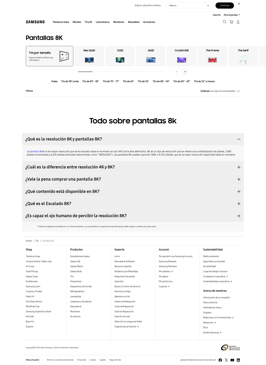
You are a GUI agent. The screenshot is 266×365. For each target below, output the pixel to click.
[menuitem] (61, 22)
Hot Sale (30, 316)
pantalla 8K (36, 151)
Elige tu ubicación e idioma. (148, 5)
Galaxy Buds (76, 271)
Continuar (225, 5)
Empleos (207, 312)
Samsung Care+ (33, 286)
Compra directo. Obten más (39, 261)
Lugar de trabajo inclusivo (215, 271)
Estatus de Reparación (125, 301)
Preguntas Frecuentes (125, 276)
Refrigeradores (77, 291)
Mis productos (165, 281)
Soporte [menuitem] (216, 15)
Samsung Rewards (167, 261)
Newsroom (208, 322)
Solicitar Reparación (124, 311)
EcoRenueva (32, 281)
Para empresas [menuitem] (231, 15)
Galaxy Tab (75, 261)
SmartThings (32, 271)
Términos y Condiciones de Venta (60, 360)
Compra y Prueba (34, 291)
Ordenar (218, 91)
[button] (133, 139)
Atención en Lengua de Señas (128, 321)
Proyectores (75, 281)
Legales (103, 360)
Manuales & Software (125, 261)
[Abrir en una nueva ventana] (220, 360)
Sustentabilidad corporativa (216, 281)
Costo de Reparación (124, 306)
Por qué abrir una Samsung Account (175, 256)
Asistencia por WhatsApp (126, 271)
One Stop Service (34, 301)
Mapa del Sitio (115, 360)
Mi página (163, 276)
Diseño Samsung (211, 332)
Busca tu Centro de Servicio (127, 286)
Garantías (119, 281)
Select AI (30, 296)
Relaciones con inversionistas (217, 317)
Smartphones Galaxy (80, 256)
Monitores (75, 311)
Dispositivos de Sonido (81, 286)
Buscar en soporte (123, 266)
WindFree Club (33, 306)
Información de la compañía (216, 297)
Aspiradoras (75, 306)
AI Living (30, 266)
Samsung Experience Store (38, 311)
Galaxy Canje (32, 276)
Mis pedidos (165, 271)
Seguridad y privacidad (214, 261)
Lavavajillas (75, 296)
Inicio (117, 256)
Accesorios (75, 316)
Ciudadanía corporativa (214, 276)
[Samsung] (35, 22)
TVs (72, 276)
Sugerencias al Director (126, 326)
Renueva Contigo (123, 291)
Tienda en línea (33, 256)
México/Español (32, 360)
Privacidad (81, 360)
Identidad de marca (212, 307)
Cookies (93, 360)
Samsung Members (168, 266)
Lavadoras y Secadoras (80, 301)
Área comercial (210, 302)
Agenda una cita (122, 296)
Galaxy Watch (76, 266)
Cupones (163, 286)
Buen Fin (30, 321)
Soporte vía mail (122, 316)
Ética (205, 327)
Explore (29, 326)
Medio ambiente (211, 256)
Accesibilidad (209, 266)
